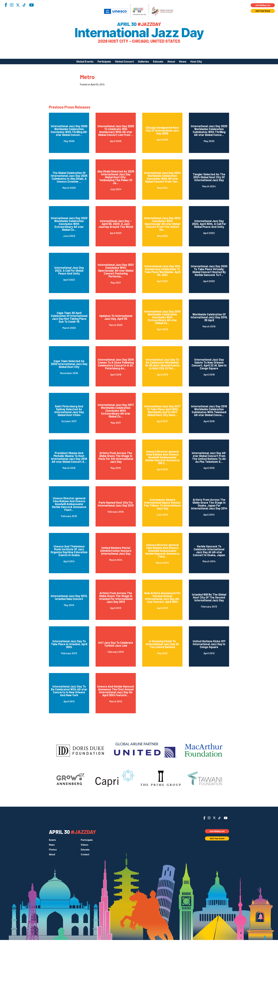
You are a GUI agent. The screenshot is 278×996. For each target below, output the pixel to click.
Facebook (5, 5)
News (182, 61)
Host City (196, 61)
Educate (158, 61)
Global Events (84, 61)
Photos (53, 849)
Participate (104, 61)
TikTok (24, 5)
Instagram (11, 5)
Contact (85, 854)
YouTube (31, 5)
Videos (84, 845)
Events (52, 840)
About (171, 61)
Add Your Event (262, 11)
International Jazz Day (139, 32)
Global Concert (124, 61)
